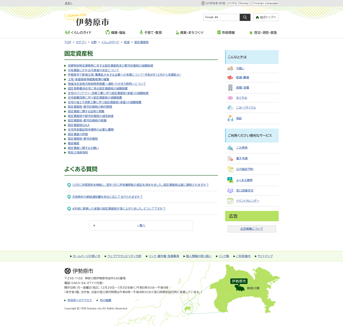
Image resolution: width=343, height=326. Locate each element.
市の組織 (105, 300)
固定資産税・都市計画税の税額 (87, 120)
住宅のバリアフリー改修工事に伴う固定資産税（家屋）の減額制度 (108, 93)
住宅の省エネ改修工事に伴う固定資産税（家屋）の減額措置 (104, 102)
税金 (127, 42)
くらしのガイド (81, 32)
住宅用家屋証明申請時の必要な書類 (91, 129)
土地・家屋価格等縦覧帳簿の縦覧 (88, 79)
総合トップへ (268, 17)
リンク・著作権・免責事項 (164, 256)
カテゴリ (81, 42)
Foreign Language (265, 3)
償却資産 (73, 143)
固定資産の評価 (78, 134)
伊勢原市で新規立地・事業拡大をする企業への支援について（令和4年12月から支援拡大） (124, 74)
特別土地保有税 (78, 152)
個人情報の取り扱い (199, 256)
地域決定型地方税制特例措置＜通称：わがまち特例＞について (107, 83)
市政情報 (228, 32)
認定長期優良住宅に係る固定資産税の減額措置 (98, 88)
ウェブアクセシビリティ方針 (124, 256)
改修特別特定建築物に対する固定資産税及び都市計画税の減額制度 (110, 65)
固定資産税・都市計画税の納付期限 (90, 106)
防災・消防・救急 (265, 32)
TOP (67, 42)
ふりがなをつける (215, 3)
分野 (94, 42)
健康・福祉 (118, 32)
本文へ (68, 3)
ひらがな (232, 3)
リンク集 (224, 256)
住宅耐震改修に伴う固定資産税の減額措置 (95, 97)
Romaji (244, 3)
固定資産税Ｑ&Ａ (79, 125)
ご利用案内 (243, 256)
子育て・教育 (153, 32)
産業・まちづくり (191, 32)
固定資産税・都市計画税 (83, 138)
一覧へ (141, 225)
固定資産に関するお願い (83, 148)
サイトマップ (265, 256)
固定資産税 (141, 42)
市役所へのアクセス (79, 300)
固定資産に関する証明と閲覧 (86, 111)
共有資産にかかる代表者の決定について (93, 70)
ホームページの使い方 (86, 256)
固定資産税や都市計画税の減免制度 (91, 116)
